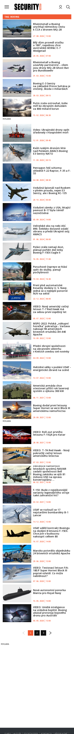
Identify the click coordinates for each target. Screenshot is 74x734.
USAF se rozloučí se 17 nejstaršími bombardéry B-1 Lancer (50, 512)
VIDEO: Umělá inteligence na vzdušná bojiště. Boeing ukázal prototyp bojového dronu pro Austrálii (50, 611)
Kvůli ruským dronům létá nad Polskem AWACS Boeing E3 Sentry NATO (50, 150)
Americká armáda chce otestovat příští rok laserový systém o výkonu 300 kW (51, 388)
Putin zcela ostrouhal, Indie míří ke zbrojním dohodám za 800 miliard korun (50, 105)
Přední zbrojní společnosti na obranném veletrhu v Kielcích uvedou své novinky (51, 348)
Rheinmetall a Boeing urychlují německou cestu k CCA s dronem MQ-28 (49, 26)
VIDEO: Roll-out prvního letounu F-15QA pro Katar (49, 433)
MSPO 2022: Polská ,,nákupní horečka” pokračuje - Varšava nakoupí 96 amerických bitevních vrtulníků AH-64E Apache (51, 329)
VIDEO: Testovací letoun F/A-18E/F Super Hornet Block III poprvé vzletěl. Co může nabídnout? (51, 572)
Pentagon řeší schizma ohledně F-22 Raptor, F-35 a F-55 (52, 170)
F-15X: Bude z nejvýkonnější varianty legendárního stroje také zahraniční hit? (51, 492)
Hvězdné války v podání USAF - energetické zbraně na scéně (52, 368)
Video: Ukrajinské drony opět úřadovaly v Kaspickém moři (51, 131)
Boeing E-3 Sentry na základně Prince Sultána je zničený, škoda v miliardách (51, 86)
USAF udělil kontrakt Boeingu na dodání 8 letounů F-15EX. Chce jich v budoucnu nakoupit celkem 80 (51, 532)
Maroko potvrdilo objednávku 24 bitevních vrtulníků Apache (51, 552)
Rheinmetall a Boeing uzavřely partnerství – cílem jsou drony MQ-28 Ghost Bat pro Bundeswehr (51, 66)
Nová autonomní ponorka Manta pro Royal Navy (49, 591)
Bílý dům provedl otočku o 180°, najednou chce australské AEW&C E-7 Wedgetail (48, 46)
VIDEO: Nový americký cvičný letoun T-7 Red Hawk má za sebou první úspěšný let (51, 309)
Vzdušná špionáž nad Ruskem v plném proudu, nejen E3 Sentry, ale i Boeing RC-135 (51, 190)
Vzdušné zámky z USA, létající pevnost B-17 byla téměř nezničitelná (51, 210)
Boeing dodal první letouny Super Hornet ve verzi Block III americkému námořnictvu (51, 408)
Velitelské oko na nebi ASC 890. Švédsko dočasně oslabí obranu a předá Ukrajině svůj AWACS (51, 230)
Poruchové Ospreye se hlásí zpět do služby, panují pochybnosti (50, 269)
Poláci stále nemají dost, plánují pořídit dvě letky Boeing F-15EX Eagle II (48, 249)
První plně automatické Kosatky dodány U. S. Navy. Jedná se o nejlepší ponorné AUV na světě (50, 289)
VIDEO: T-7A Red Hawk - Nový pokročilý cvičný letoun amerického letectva (51, 453)
